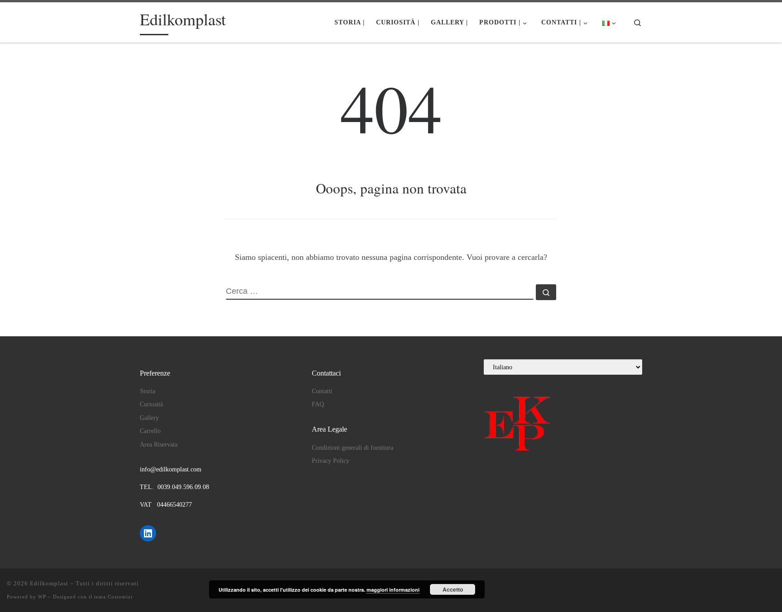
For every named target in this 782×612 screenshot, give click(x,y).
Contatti (322, 391)
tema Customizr (113, 596)
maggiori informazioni (393, 589)
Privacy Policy (330, 460)
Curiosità (151, 404)
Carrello (150, 431)
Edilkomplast (49, 583)
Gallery (149, 417)
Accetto (453, 589)
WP (42, 596)
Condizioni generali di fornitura (352, 447)
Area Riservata (158, 444)
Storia (147, 391)
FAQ (318, 404)
